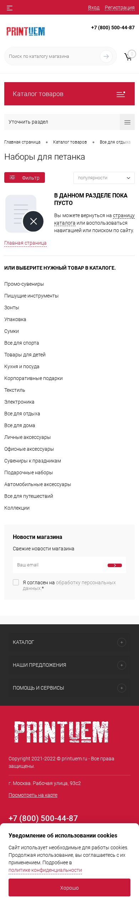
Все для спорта (21, 343)
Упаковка (15, 319)
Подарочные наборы (28, 472)
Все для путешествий (28, 496)
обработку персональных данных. (69, 585)
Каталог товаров (38, 94)
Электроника (19, 402)
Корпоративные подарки (33, 378)
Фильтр (31, 178)
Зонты (11, 307)
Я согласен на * (69, 585)
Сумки (11, 331)
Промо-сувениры (24, 284)
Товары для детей (25, 355)
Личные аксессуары (27, 437)
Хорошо (69, 888)
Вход (93, 7)
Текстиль (14, 390)
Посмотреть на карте (33, 795)
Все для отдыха (22, 413)
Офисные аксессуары (29, 449)
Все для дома (19, 425)
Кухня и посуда (22, 366)
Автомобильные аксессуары (37, 484)
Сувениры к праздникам (32, 461)
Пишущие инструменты (31, 296)
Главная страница (25, 243)
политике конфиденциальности (45, 870)
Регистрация (120, 7)
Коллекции (17, 508)
